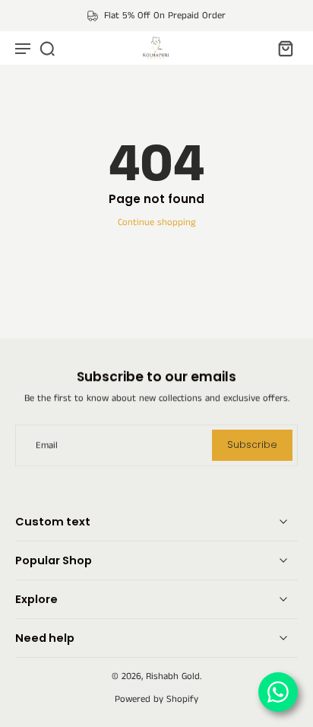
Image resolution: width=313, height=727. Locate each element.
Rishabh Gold (173, 676)
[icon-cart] (281, 48)
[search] (47, 48)
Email (47, 445)
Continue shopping (156, 222)
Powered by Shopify (156, 699)
